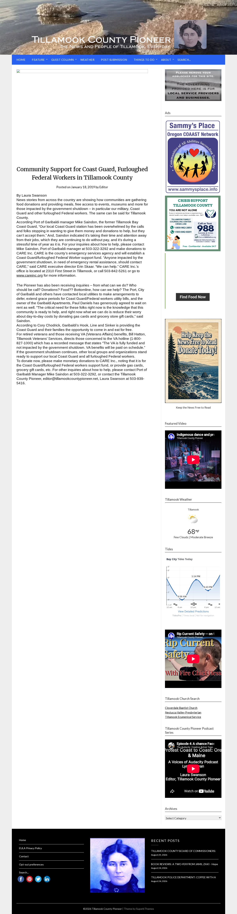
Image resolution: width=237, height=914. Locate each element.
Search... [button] (184, 59)
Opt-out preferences (31, 864)
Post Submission (114, 59)
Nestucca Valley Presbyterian (183, 712)
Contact (24, 856)
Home (20, 59)
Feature (38, 59)
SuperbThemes (145, 908)
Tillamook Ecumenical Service (183, 717)
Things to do (144, 59)
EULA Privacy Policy (30, 848)
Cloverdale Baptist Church (181, 707)
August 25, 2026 (159, 854)
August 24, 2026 (159, 868)
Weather (87, 59)
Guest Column (62, 59)
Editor (103, 187)
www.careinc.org (29, 275)
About (166, 59)
